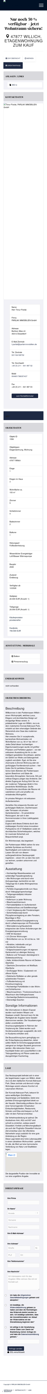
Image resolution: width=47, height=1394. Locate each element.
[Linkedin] (41, 1387)
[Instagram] (34, 1387)
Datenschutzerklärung (30, 1334)
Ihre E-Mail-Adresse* (15, 1233)
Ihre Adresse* (12, 1244)
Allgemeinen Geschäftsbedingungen (20, 1296)
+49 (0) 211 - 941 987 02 (22, 365)
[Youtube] (38, 1387)
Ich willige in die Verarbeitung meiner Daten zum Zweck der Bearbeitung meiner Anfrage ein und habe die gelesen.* (24, 1332)
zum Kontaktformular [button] (25, 396)
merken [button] (30, 58)
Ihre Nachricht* (13, 1271)
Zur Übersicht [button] (13, 58)
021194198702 (18, 355)
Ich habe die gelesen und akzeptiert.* (24, 1297)
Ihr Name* (11, 1209)
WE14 (14, 84)
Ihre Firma (11, 1198)
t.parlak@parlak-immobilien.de (24, 344)
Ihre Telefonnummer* (15, 1261)
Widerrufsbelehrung (18, 1307)
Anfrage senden (15, 1348)
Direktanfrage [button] (14, 65)
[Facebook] (30, 1387)
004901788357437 (19, 376)
